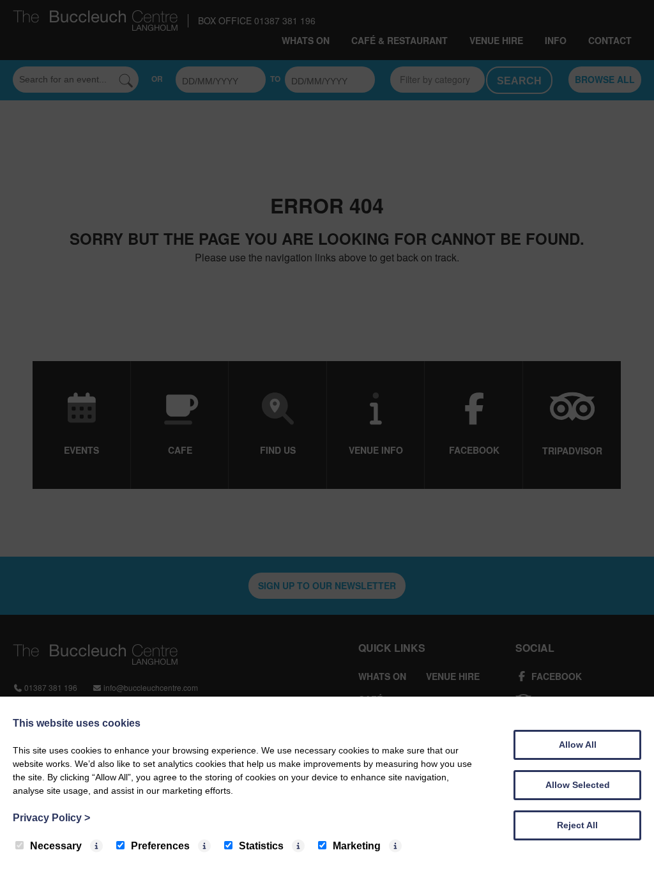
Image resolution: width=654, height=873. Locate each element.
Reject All (577, 825)
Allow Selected (577, 785)
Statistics (261, 845)
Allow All (578, 744)
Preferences (160, 845)
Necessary (56, 845)
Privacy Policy (51, 817)
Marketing (357, 845)
